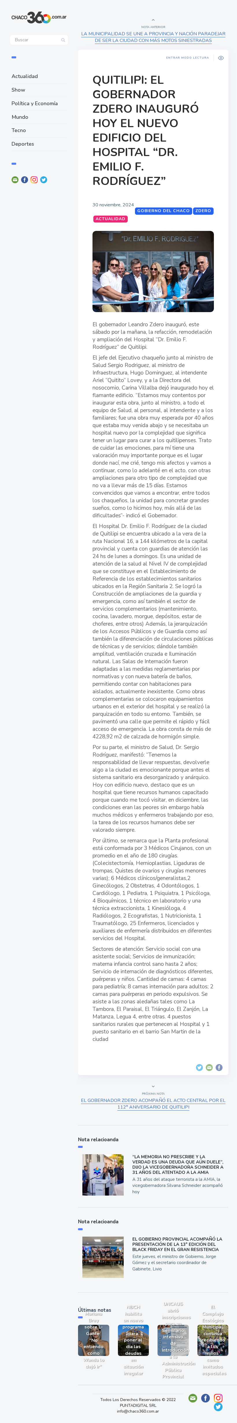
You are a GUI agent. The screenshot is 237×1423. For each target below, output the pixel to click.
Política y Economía (35, 103)
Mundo (20, 117)
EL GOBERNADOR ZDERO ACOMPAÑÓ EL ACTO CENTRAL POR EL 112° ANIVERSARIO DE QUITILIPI (153, 1103)
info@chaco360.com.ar (138, 1411)
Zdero (203, 211)
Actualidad (25, 76)
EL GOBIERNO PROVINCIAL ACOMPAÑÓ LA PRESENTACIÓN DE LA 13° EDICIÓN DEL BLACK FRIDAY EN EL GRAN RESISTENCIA (177, 1244)
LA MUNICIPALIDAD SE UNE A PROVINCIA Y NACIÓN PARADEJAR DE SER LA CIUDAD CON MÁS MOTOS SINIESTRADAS (153, 37)
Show (18, 89)
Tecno (19, 130)
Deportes (23, 143)
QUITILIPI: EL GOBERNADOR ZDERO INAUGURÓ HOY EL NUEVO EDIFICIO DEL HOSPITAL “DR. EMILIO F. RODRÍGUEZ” (145, 130)
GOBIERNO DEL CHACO (163, 211)
